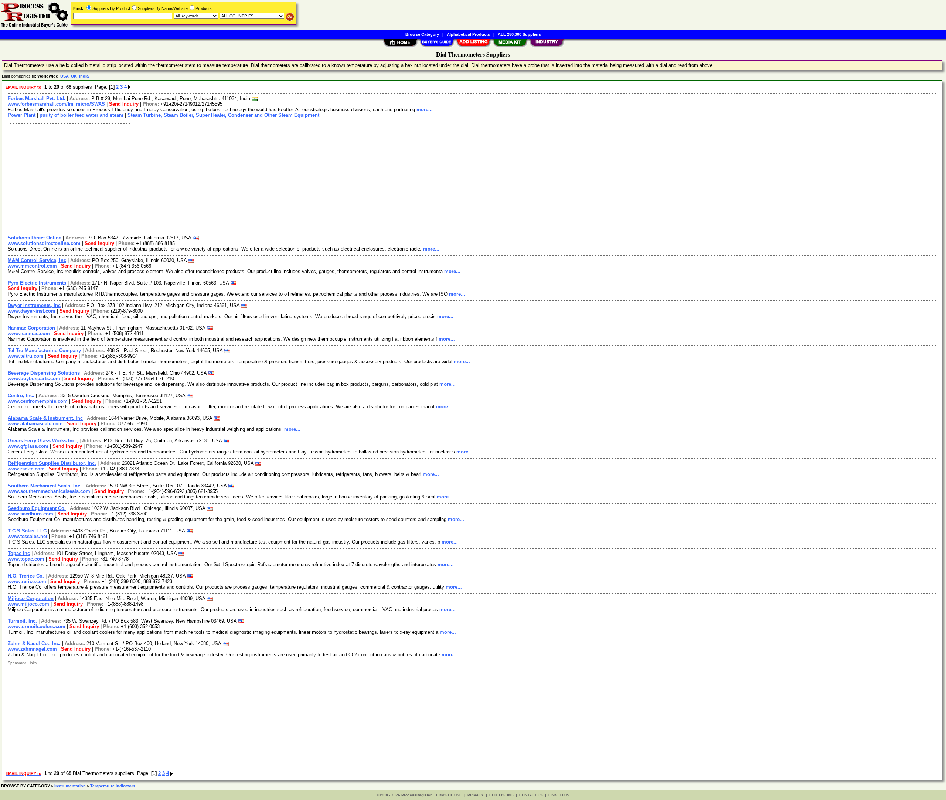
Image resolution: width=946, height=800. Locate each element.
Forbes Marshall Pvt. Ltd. (36, 98)
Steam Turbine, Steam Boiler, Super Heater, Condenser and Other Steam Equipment (223, 115)
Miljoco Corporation (31, 598)
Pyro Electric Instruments (37, 283)
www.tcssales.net (27, 536)
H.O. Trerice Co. (26, 576)
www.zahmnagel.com (32, 649)
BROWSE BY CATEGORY (25, 786)
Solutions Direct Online (34, 238)
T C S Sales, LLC (27, 531)
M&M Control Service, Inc (37, 260)
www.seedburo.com (30, 514)
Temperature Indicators (112, 786)
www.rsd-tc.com (26, 469)
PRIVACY (475, 795)
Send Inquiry (124, 104)
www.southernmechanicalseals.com (49, 491)
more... (424, 109)
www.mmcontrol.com (32, 266)
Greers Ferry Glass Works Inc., (43, 440)
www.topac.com (26, 559)
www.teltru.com (26, 356)
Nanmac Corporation (31, 328)
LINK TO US (558, 795)
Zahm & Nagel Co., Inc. (34, 643)
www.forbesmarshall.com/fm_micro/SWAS (56, 104)
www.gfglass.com (28, 446)
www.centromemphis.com (38, 401)
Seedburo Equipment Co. (37, 508)
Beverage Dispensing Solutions (44, 373)
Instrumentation (70, 786)
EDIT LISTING (501, 795)
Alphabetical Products (468, 34)
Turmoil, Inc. (22, 621)
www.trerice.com (27, 581)
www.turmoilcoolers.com (36, 626)
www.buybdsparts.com (34, 378)
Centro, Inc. (21, 395)
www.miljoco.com (28, 604)
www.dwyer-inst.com (31, 311)
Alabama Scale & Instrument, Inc (45, 418)
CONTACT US (531, 795)
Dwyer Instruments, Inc (34, 305)
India (84, 76)
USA (64, 76)
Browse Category (422, 34)
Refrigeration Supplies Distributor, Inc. (52, 463)
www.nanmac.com (29, 333)
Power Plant (21, 115)
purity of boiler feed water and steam (81, 115)
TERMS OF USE (448, 795)
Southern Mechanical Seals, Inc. (45, 485)
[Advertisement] (226, 177)
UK (74, 76)
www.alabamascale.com (35, 423)
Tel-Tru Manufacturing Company (44, 350)
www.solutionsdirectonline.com (44, 243)
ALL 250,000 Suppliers (519, 34)
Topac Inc (19, 553)
